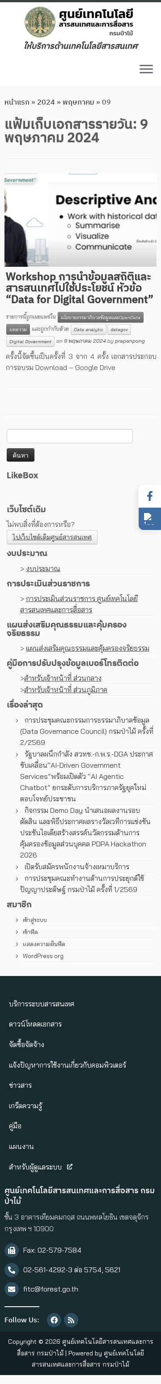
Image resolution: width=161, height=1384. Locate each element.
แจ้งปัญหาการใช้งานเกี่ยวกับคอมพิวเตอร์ (67, 1064)
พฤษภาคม (78, 103)
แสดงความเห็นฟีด (44, 943)
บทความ (18, 329)
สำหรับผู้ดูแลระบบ (35, 1166)
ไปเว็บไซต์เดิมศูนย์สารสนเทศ (52, 537)
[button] (150, 519)
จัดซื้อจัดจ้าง (26, 1044)
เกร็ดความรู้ (25, 1105)
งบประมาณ (43, 568)
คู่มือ (15, 1125)
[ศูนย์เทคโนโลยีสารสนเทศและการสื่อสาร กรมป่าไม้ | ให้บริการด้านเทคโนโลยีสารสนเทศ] (80, 22)
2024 (46, 103)
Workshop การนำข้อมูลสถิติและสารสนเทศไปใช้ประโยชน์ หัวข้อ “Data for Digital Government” (79, 288)
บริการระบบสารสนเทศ (41, 1003)
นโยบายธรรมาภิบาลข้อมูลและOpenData (100, 317)
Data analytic (88, 329)
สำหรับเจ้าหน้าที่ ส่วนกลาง (63, 677)
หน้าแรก (17, 103)
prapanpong (130, 340)
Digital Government (30, 341)
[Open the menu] (146, 69)
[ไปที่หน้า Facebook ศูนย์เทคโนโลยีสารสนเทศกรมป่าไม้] (150, 496)
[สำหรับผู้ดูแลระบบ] (69, 1166)
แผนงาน (21, 1146)
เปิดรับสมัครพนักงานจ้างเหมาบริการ (77, 866)
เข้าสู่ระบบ (35, 919)
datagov (119, 329)
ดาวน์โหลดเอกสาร (35, 1023)
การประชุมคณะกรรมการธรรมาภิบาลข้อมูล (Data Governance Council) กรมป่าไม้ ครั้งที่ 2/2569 (86, 731)
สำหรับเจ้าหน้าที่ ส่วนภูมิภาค (65, 689)
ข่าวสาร (20, 1085)
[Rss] (71, 1320)
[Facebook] (54, 1320)
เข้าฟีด (30, 931)
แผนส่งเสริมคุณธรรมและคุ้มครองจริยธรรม (87, 648)
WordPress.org (43, 955)
